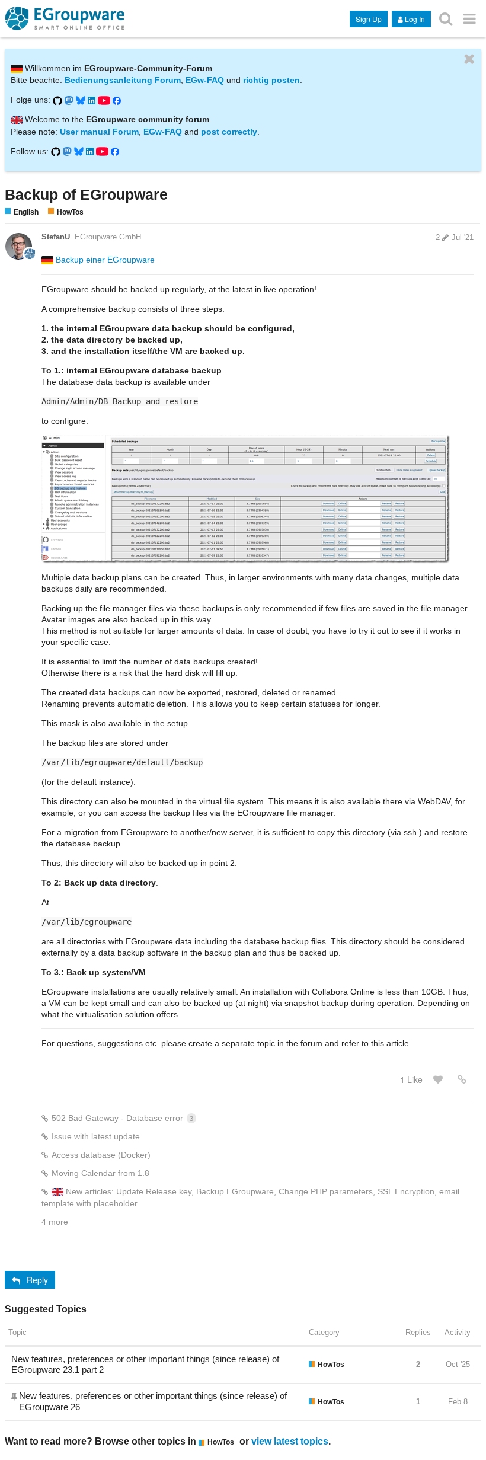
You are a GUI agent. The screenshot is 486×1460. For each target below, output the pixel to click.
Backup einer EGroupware (105, 259)
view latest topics (289, 1441)
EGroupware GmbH (108, 236)
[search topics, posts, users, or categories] (446, 18)
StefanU (55, 236)
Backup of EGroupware (86, 194)
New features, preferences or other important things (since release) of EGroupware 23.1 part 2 (145, 1364)
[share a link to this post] (462, 1079)
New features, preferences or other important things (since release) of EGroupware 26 (153, 1401)
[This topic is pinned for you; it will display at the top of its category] (15, 1396)
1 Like (411, 1079)
